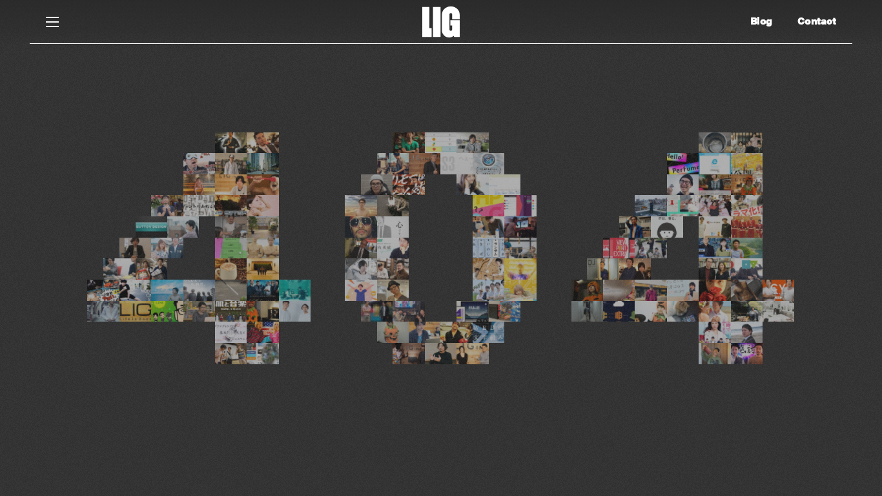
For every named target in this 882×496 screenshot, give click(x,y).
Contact (816, 21)
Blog (761, 21)
